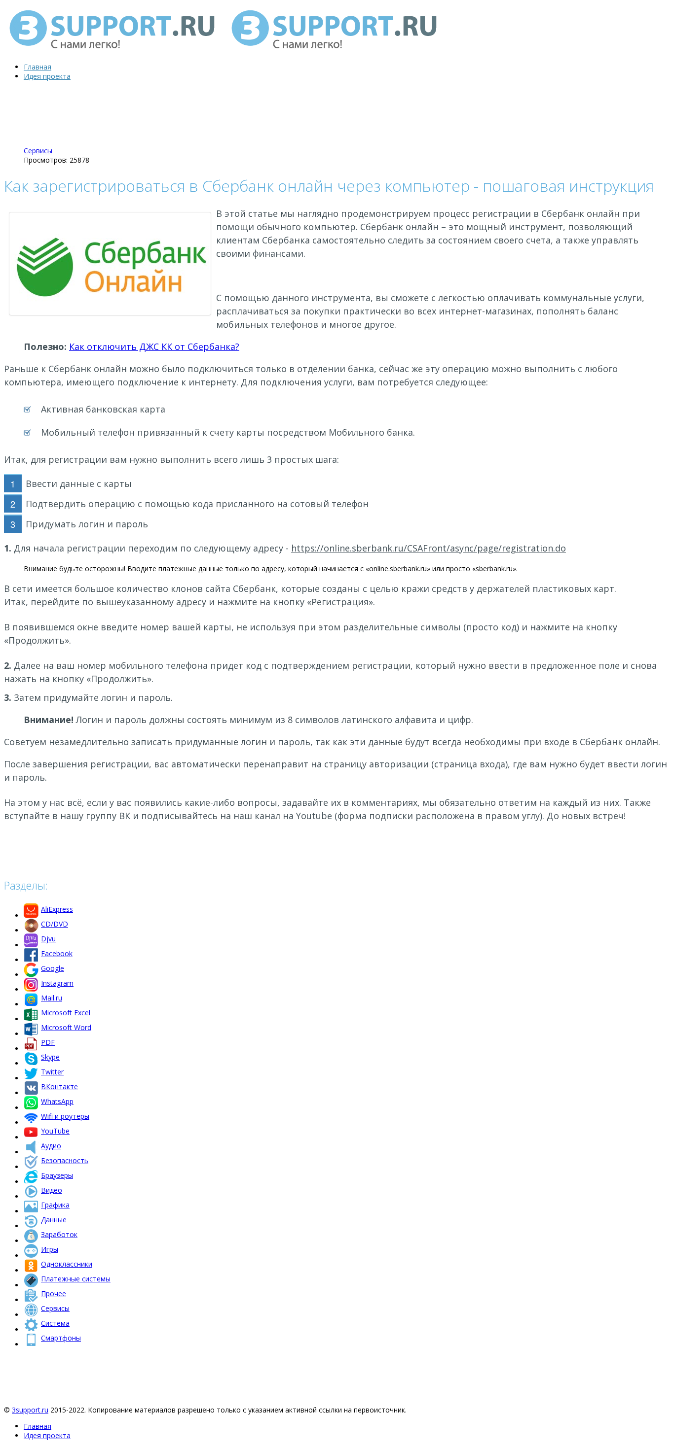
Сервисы (38, 150)
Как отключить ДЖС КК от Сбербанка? (154, 346)
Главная (37, 66)
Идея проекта (47, 76)
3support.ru (30, 1409)
